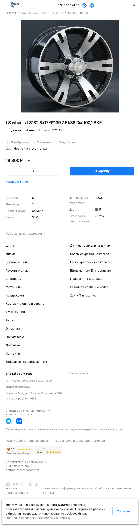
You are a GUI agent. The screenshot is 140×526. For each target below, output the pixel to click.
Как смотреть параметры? (25, 233)
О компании (14, 328)
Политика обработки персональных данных (38, 518)
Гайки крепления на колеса (90, 262)
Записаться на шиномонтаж (26, 361)
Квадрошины (15, 295)
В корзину (102, 171)
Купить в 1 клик (17, 181)
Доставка (13, 345)
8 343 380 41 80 (68, 5)
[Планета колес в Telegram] (9, 422)
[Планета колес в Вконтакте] (20, 422)
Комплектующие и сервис (25, 303)
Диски (22, 12)
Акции (10, 320)
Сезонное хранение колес (89, 287)
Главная (11, 12)
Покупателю (15, 337)
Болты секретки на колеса (89, 254)
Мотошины (14, 287)
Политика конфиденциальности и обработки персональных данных (87, 490)
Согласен (123, 511)
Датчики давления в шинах (90, 245)
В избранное (20, 142)
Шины (10, 245)
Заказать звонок (80, 373)
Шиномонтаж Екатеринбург (90, 270)
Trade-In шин (15, 312)
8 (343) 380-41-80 (19, 373)
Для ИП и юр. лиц (83, 295)
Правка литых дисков (86, 278)
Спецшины (14, 278)
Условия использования (17, 490)
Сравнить (44, 142)
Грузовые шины (17, 262)
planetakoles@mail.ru (18, 386)
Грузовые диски (18, 270)
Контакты (13, 353)
